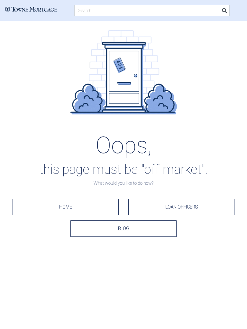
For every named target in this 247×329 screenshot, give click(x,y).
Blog (123, 228)
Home (65, 206)
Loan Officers (181, 206)
